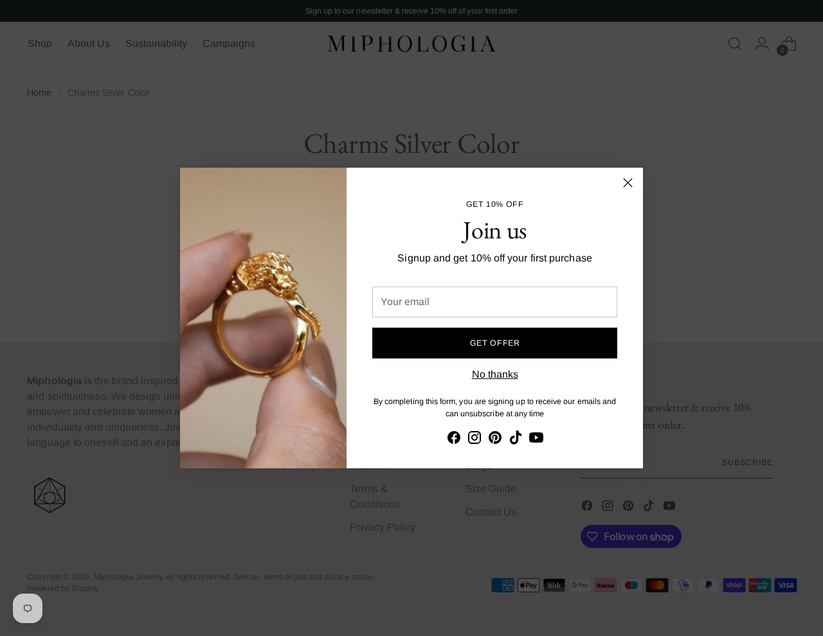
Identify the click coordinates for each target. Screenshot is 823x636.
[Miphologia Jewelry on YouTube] (536, 440)
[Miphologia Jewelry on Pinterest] (495, 440)
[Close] (628, 183)
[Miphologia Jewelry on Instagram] (474, 440)
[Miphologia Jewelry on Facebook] (454, 440)
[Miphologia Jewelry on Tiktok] (515, 440)
